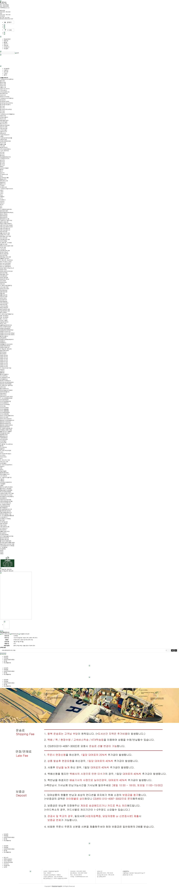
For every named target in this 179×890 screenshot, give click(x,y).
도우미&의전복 (4, 439)
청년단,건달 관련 (4, 253)
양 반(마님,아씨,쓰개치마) (6, 103)
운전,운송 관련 (3, 231)
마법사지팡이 (3, 525)
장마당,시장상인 (4, 252)
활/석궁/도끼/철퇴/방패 (5, 541)
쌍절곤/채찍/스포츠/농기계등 (7, 544)
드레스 (1, 452)
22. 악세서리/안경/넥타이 (6, 464)
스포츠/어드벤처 (4, 306)
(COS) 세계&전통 (4, 414)
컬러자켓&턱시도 (4, 388)
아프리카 (2, 201)
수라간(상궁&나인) (4, 92)
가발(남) (2, 480)
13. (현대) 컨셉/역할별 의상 (6, 314)
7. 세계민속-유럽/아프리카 (6, 188)
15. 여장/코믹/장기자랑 (5, 368)
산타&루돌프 (3, 441)
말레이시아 (3, 184)
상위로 (5, 867)
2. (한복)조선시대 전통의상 (6, 98)
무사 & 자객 (3, 142)
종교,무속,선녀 (3, 123)
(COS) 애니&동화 (4, 407)
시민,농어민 (3, 249)
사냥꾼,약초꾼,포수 (5, 134)
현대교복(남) (3, 352)
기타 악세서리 (3, 476)
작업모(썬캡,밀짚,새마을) (6, 501)
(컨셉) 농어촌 (3, 282)
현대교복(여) (3, 353)
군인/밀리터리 (3, 299)
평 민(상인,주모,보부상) (6, 109)
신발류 (1, 485)
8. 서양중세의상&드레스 (6, 209)
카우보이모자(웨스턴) (5, 503)
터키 (1, 206)
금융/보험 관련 (3, 291)
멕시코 (1, 204)
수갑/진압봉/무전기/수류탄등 (7, 545)
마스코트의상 (3, 447)
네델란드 (2, 196)
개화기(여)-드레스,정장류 (6, 225)
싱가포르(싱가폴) (4, 177)
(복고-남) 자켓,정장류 (5, 263)
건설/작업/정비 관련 (5, 311)
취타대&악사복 (4, 93)
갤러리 (5, 75)
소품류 (1, 136)
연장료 (1, 552)
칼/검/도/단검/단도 (4, 537)
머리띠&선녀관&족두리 (6, 482)
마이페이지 (6, 47)
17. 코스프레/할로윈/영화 (6, 398)
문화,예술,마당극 (4, 120)
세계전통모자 (3, 498)
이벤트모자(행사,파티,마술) (7, 493)
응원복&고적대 (4, 434)
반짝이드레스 (3, 395)
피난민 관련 (3, 247)
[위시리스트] (5, 653)
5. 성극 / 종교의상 (4, 150)
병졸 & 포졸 (3, 144)
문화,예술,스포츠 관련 (5, 236)
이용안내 (6, 70)
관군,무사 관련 (3, 126)
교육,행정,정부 (3, 276)
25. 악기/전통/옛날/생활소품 (7, 515)
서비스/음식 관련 (4, 287)
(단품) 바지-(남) (4, 361)
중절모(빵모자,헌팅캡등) (6, 490)
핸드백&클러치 (4, 507)
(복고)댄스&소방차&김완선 (7, 382)
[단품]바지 (2, 341)
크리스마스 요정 (4, 461)
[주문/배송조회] (4, 26)
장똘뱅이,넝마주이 (4, 258)
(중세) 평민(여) (3, 217)
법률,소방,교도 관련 (5, 233)
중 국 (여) (2, 163)
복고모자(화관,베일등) (5, 491)
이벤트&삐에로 (4, 437)
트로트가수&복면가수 (5, 380)
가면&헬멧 (2, 483)
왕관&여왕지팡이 (4, 472)
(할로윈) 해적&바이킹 (5, 423)
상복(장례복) (3, 338)
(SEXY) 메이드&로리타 (6, 418)
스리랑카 (2, 185)
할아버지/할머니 (4, 336)
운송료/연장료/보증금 (9, 659)
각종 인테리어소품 (4, 526)
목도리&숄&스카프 (5, 474)
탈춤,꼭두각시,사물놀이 (6, 431)
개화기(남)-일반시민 (5, 230)
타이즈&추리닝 (4, 376)
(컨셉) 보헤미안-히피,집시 (6, 271)
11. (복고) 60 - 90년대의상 (6, 260)
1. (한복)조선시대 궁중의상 (6, 79)
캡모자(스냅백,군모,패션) (6, 487)
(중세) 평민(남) (3, 215)
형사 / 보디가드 (4, 318)
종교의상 (2, 155)
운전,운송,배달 (3, 272)
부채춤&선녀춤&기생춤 (6, 430)
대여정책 (6, 656)
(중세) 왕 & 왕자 (4, 211)
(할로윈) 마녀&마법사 (5, 422)
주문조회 (6, 45)
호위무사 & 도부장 (4, 96)
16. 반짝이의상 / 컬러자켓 (6, 385)
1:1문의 (5, 73)
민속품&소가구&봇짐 (5, 518)
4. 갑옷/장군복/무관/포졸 (6, 138)
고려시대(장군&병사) (5, 149)
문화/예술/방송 (3, 301)
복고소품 (2, 520)
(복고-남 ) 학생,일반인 (5, 266)
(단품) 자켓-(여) (4, 357)
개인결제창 (6, 68)
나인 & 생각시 (3, 90)
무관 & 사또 (3, 85)
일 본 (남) (2, 161)
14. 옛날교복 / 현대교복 (5, 349)
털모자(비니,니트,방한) (5, 488)
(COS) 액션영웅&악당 (5, 401)
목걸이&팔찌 (3, 471)
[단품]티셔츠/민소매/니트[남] (7, 333)
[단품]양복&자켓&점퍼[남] (6, 330)
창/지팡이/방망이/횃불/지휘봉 (7, 542)
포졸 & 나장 (3, 87)
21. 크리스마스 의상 (5, 460)
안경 (1, 468)
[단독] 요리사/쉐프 (4, 288)
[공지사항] (4, 32)
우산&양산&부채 (4, 534)
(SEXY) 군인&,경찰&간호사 (7, 415)
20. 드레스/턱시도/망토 (5, 450)
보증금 (1, 553)
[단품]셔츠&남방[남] (5, 328)
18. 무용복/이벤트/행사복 (6, 428)
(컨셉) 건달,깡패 (4, 277)
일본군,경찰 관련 (4, 222)
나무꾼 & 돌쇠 (3, 130)
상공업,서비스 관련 (5, 234)
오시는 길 (6, 864)
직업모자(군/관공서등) (5, 499)
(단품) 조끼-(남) (4, 364)
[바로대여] (1, 653)
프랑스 (1, 190)
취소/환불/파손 (7, 662)
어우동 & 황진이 (4, 117)
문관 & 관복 (3, 84)
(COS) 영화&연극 (4, 403)
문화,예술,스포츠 (4, 274)
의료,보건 (2, 284)
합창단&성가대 (4, 436)
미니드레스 (3, 455)
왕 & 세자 (2, 80)
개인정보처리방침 (8, 862)
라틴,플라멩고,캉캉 (5, 433)
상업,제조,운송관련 (5, 125)
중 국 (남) (2, 165)
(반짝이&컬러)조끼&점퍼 (6, 390)
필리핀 (1, 169)
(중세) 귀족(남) (3, 214)
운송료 (1, 550)
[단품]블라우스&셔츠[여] (6, 344)
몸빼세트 (2, 372)
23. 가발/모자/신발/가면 (5, 477)
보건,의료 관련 (3, 238)
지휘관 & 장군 (3, 139)
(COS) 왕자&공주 (4, 399)
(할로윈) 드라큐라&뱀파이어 (7, 420)
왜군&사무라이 (4, 147)
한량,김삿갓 (3, 133)
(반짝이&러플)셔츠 (4, 391)
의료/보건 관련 (3, 296)
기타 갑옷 (2, 146)
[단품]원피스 (3, 342)
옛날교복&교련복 (4, 350)
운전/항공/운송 (3, 290)
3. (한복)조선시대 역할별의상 (7, 114)
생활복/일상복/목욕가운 (6, 325)
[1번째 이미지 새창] (6, 624)
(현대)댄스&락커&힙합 (5, 384)
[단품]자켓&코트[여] (5, 345)
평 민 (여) (2, 107)
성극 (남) (2, 152)
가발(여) (2, 479)
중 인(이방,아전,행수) (5, 104)
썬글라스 (2, 466)
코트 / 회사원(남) (4, 317)
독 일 (1, 195)
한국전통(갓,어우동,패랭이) (7, 496)
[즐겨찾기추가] (9, 22)
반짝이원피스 (3, 393)
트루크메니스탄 (4, 180)
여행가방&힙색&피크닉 (6, 512)
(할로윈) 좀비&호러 (5, 426)
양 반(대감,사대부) (4, 101)
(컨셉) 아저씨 (3, 269)
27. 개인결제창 (3, 547)
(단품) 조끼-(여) (4, 366)
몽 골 (1, 176)
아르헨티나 (3, 199)
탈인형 (1, 445)
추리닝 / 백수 (3, 323)
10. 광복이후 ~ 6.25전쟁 (6, 242)
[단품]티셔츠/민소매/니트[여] (7, 334)
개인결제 (6, 48)
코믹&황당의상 (4, 379)
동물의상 (2, 449)
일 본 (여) (2, 160)
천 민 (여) (2, 112)
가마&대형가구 (4, 517)
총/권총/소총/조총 (4, 539)
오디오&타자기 (4, 528)
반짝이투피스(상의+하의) (6, 396)
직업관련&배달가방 (5, 506)
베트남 (1, 166)
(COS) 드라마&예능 (5, 404)
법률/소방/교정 (3, 295)
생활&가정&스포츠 (5, 531)
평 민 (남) (2, 106)
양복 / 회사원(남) (4, 315)
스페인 (1, 192)
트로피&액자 (3, 529)
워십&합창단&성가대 (5, 157)
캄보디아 (2, 173)
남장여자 (2, 371)
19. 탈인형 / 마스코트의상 (6, 444)
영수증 (5, 661)
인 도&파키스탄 (4, 174)
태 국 (1, 171)
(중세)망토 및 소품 (4, 219)
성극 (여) (2, 153)
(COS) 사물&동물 (4, 410)
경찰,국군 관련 (3, 244)
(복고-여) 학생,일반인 (5, 265)
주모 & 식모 (3, 119)
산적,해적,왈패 (3, 122)
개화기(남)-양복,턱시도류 (6, 226)
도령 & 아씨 (3, 115)
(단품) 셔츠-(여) (4, 360)
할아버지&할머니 (4, 374)
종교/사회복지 (3, 312)
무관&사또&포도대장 (5, 141)
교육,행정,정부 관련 (5, 239)
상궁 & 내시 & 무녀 (5, 88)
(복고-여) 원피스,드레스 (6, 261)
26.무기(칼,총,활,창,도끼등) (6, 536)
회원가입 (6, 40)
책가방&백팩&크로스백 (6, 509)
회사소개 (6, 857)
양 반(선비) (3, 100)
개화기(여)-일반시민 (5, 228)
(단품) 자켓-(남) (4, 355)
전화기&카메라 (4, 523)
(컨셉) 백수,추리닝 (4, 279)
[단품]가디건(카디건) (5, 331)
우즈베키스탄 (3, 187)
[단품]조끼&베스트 (4, 347)
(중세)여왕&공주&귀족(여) (6, 212)
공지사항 (6, 71)
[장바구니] (3, 653)
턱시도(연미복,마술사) (5, 453)
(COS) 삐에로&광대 (5, 412)
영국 (1, 207)
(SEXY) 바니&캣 (4, 417)
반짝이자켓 (3, 387)
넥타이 (1, 469)
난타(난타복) (3, 442)
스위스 (1, 193)
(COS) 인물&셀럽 (4, 409)
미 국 (1, 198)
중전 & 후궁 (3, 82)
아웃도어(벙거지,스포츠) (6, 495)
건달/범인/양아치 (4, 322)
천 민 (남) (2, 111)
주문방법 (6, 658)
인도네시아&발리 (4, 168)
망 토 (1, 458)
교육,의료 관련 (3, 128)
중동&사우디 (3, 179)
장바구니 (6, 44)
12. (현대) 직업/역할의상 (6, 285)
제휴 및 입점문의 (8, 859)
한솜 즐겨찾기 (7, 39)
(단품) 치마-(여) (4, 363)
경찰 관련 (2, 293)
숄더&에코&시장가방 (5, 510)
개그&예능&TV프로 (5, 377)
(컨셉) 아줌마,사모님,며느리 (7, 268)
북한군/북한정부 (4, 307)
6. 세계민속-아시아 (4, 158)
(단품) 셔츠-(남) (4, 358)
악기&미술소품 (4, 522)
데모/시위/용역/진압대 (5, 326)
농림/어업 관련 (3, 304)
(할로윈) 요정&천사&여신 (6, 425)
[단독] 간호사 (3, 298)
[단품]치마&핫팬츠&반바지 (7, 339)
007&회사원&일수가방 (5, 514)
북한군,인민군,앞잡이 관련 (6, 245)
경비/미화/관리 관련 (5, 309)
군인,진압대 (3, 280)
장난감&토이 (3, 533)
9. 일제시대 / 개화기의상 (6, 220)
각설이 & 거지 (3, 131)
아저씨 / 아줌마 (4, 320)
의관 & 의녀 (3, 95)
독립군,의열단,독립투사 (6, 223)
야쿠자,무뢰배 (3, 241)
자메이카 (2, 203)
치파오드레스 (3, 457)
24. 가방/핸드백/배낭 (5, 504)
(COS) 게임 (3, 406)
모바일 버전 (7, 865)
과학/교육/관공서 (4, 303)
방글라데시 (3, 182)
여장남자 (2, 369)
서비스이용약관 (8, 860)
